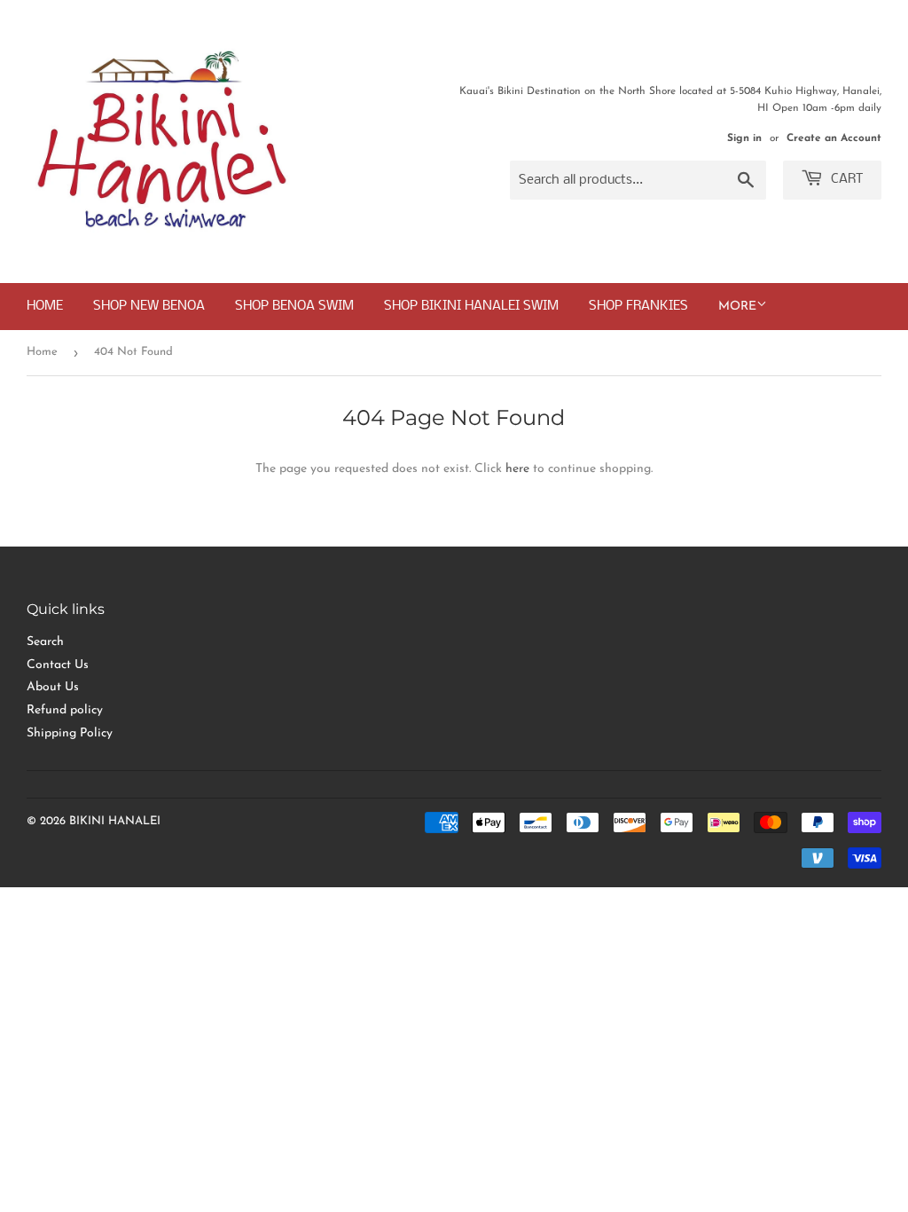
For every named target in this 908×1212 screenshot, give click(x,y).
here (517, 469)
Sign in (744, 138)
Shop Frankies (638, 306)
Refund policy (65, 710)
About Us (53, 687)
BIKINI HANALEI (114, 821)
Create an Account (834, 138)
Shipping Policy (70, 733)
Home (45, 306)
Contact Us (58, 665)
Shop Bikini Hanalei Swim (471, 306)
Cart (845, 179)
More (737, 306)
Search (45, 642)
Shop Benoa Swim (294, 306)
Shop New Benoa (149, 306)
